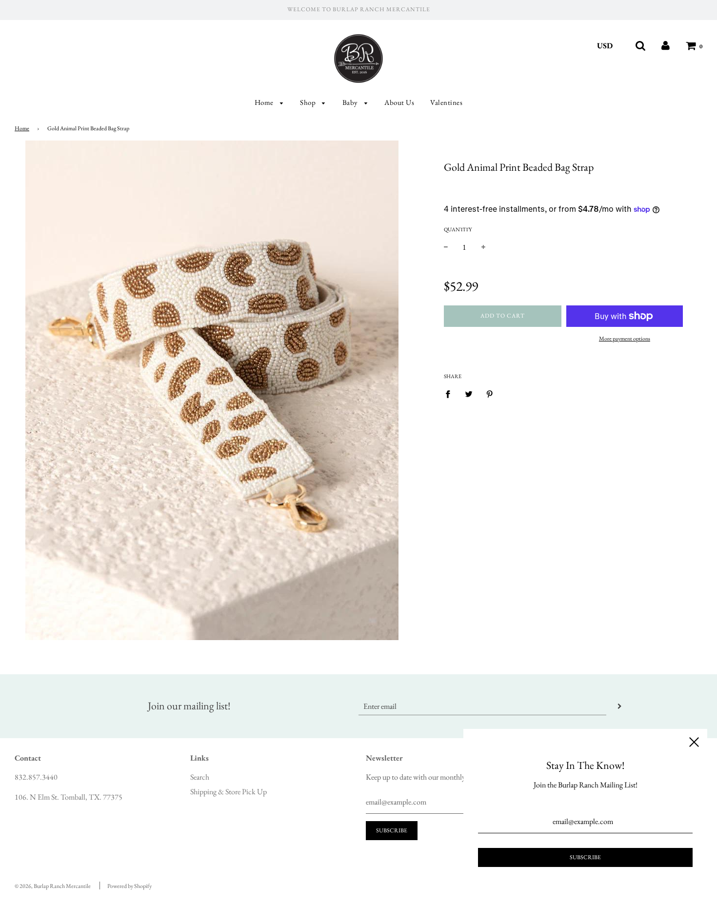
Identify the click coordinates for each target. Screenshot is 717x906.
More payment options (624, 338)
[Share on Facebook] (451, 393)
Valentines (446, 102)
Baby (351, 102)
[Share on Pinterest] (489, 393)
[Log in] (665, 45)
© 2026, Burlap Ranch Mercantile (53, 886)
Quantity (458, 229)
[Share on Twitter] (468, 393)
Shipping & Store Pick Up (228, 791)
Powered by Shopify (129, 886)
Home (265, 102)
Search (199, 777)
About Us (399, 102)
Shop (309, 102)
